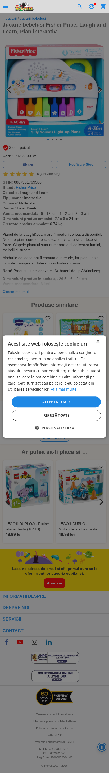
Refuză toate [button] (56, 415)
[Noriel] (24, 6)
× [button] (98, 342)
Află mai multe (63, 389)
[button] (54, 428)
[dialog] (54, 386)
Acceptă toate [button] (56, 401)
